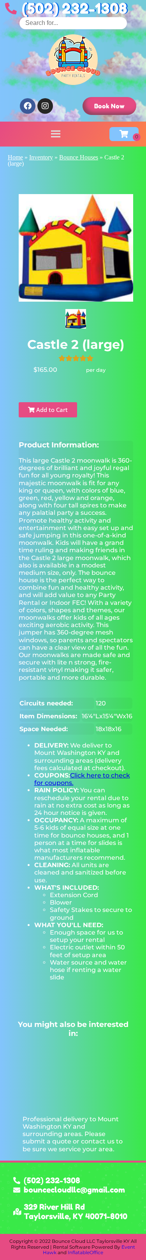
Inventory (41, 157)
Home (15, 157)
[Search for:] (73, 22)
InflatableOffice (85, 1252)
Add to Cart (51, 410)
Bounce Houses (78, 157)
